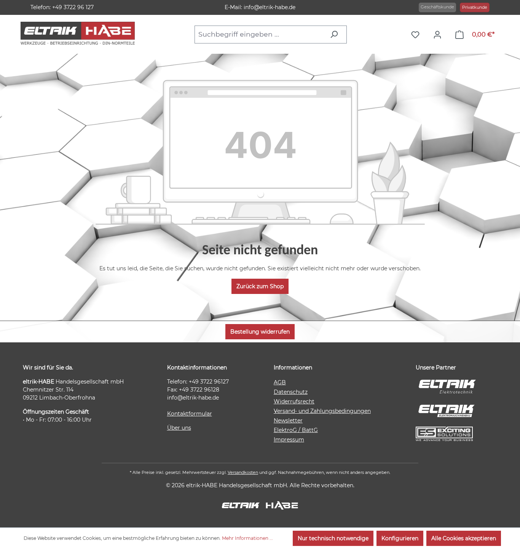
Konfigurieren (399, 538)
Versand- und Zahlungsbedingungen (322, 411)
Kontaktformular (189, 413)
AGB (280, 382)
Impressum (289, 439)
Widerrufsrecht (294, 401)
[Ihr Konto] (439, 34)
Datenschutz (291, 391)
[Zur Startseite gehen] (78, 33)
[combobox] (260, 34)
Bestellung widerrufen (260, 331)
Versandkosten (243, 472)
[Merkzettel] (417, 34)
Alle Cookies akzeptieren (463, 538)
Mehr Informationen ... (247, 538)
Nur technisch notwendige (333, 538)
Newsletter (288, 420)
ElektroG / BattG (296, 430)
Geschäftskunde (437, 7)
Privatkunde (474, 7)
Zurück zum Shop (260, 286)
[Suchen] (336, 34)
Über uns (179, 427)
